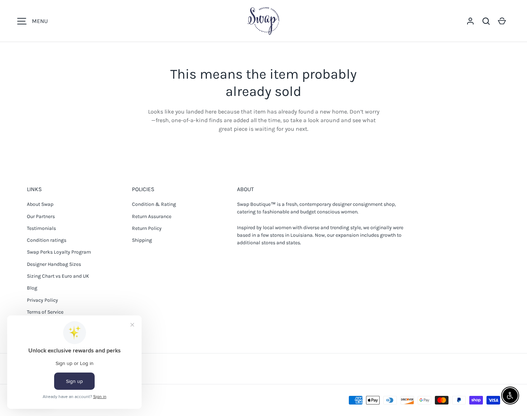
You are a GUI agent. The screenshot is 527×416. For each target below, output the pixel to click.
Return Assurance (151, 216)
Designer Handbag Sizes (54, 264)
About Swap (40, 204)
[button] (486, 21)
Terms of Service (45, 312)
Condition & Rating (154, 204)
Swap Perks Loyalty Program (59, 252)
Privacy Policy (42, 300)
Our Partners (41, 216)
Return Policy (147, 228)
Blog (32, 288)
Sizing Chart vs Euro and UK (58, 276)
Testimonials (41, 228)
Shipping (142, 240)
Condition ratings (46, 240)
